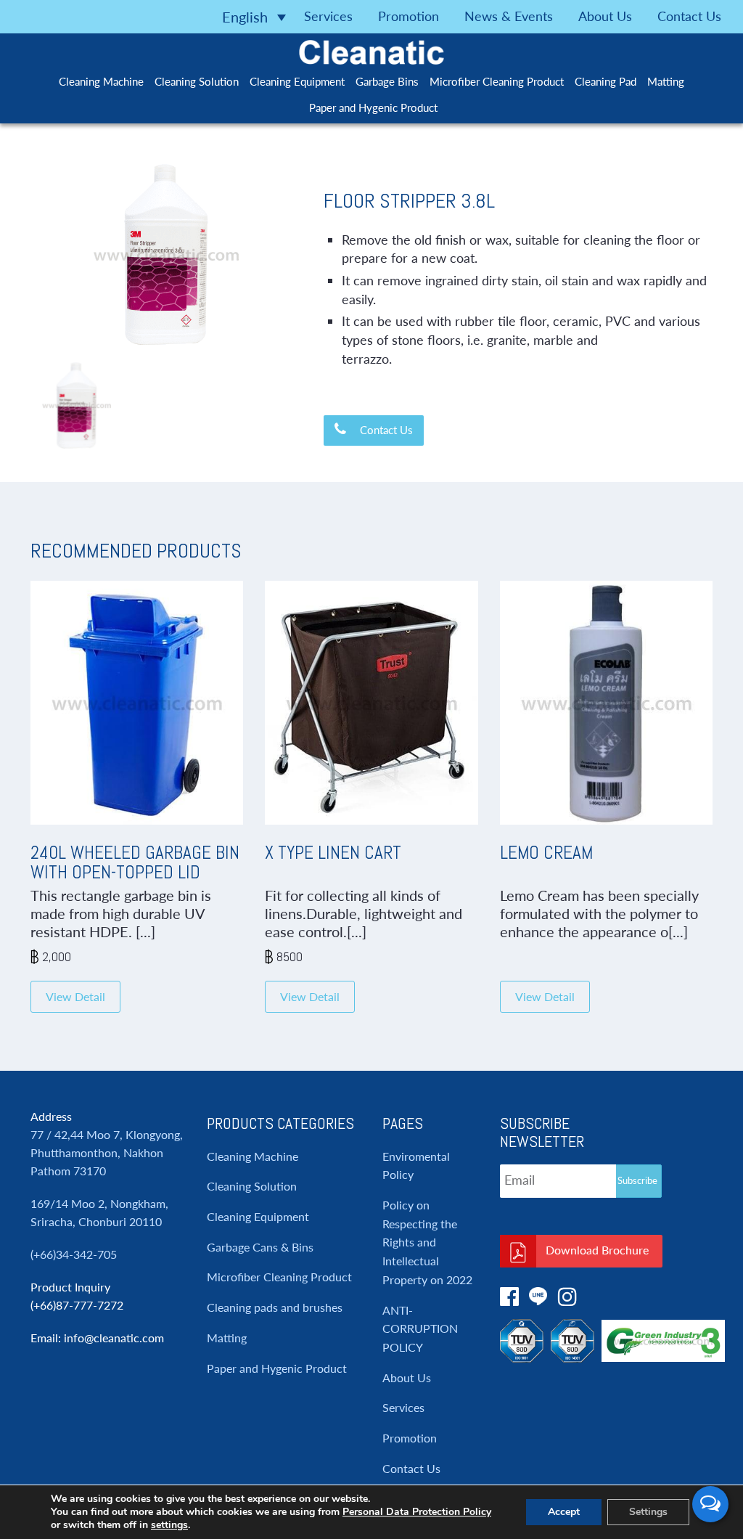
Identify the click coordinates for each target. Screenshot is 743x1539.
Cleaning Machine (101, 81)
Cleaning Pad (605, 81)
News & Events (508, 16)
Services (328, 16)
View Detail (75, 996)
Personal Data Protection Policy (416, 1512)
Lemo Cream (546, 852)
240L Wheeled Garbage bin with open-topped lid (134, 862)
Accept (564, 1512)
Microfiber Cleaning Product (497, 81)
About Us (605, 16)
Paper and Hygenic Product (373, 107)
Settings (648, 1512)
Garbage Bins (387, 81)
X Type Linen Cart (333, 852)
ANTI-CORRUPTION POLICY (420, 1328)
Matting (665, 81)
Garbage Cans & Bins (260, 1247)
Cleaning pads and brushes (274, 1307)
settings (169, 1525)
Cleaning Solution (197, 81)
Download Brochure (597, 1250)
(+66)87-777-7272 (76, 1305)
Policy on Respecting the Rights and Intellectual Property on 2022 (427, 1242)
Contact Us (689, 16)
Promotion (408, 16)
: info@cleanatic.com (111, 1337)
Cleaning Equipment (297, 81)
